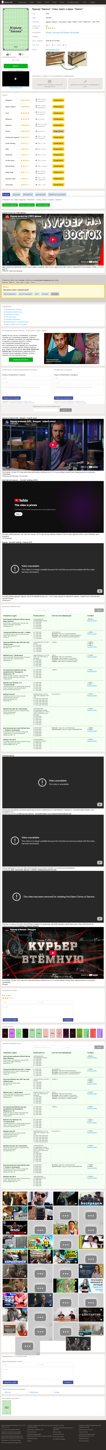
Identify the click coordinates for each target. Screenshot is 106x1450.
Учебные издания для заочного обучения (63, 1428)
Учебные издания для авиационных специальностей (90, 1426)
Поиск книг (22, 2)
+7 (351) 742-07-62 (92, 682)
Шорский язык (83, 1432)
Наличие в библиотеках (13, 312)
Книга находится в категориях (16, 324)
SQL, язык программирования (10, 1429)
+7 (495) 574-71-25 (92, 632)
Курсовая (56, 32)
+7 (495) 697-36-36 (92, 643)
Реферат (49, 32)
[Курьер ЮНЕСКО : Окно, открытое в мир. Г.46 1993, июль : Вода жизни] (93, 1033)
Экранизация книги (15, 87)
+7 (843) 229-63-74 (92, 739)
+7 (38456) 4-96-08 (92, 729)
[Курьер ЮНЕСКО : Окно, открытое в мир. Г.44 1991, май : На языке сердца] (46, 1033)
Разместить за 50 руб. (11, 398)
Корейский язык (84, 1438)
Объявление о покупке (13, 309)
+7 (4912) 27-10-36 (92, 670)
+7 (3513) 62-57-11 (92, 694)
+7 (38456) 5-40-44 (92, 728)
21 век (62, 2)
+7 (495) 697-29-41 (92, 642)
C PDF (84, 2)
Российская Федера (59, 1439)
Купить (15, 66)
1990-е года (34, 1392)
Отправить (68, 1020)
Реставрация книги (52, 49)
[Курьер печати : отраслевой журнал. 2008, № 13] (59, 1033)
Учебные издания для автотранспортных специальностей (39, 1426)
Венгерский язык (58, 1434)
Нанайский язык (32, 1438)
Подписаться (65, 410)
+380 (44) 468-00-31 (92, 619)
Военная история (58, 1437)
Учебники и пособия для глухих (11, 1440)
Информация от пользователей (16, 322)
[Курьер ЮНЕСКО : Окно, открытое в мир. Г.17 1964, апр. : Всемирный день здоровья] (5, 1033)
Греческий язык (84, 1441)
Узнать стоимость (26, 205)
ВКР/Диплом (64, 32)
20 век (54, 2)
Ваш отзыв (6, 995)
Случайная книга (73, 2)
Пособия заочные (58, 1425)
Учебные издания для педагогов (11, 1442)
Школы (29, 1441)
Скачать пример (42, 205)
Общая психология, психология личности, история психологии (11, 1433)
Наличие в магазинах (12, 319)
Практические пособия (86, 1429)
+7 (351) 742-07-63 (92, 684)
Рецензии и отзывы (12, 314)
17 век (31, 2)
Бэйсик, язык (57, 1432)
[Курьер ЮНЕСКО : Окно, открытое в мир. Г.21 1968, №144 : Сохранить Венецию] (39, 1033)
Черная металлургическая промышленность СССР (87, 1435)
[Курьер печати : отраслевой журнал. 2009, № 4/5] (19, 1033)
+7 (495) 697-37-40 (92, 645)
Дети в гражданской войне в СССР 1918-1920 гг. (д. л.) (13, 1426)
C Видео (92, 2)
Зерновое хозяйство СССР (35, 1429)
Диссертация (74, 32)
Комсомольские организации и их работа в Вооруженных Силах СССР (12, 1437)
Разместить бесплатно (63, 398)
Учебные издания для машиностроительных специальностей (39, 1435)
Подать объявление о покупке (13, 375)
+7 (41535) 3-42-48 (92, 655)
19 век (47, 2)
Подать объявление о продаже (66, 375)
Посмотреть (58, 100)
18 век (39, 2)
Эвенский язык (31, 1432)
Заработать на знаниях (57, 194)
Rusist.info (8, 2)
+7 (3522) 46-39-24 (92, 708)
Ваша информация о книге (12, 1361)
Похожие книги (10, 317)
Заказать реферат (10, 205)
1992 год (7, 1392)
